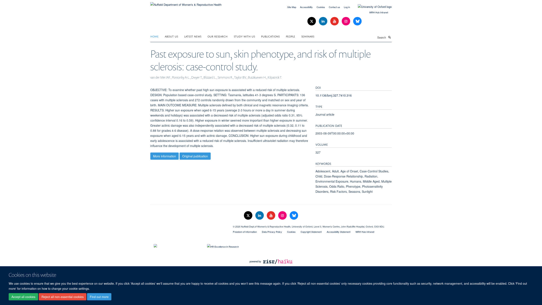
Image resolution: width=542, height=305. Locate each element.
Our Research (217, 36)
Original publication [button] (195, 156)
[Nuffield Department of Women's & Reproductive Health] (185, 3)
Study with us (244, 36)
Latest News (192, 36)
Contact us (334, 7)
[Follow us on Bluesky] (357, 21)
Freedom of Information (245, 231)
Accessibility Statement (338, 231)
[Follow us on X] (312, 21)
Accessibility (306, 7)
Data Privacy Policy (272, 231)
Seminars (307, 36)
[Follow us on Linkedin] (323, 21)
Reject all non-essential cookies (62, 297)
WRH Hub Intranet (378, 12)
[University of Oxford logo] (371, 6)
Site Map (291, 7)
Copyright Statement (311, 231)
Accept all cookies (23, 297)
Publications (270, 36)
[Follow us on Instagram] (346, 21)
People (290, 36)
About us (171, 36)
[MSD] (188, 225)
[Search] (389, 37)
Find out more (99, 297)
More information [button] (164, 156)
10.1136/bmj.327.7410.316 (333, 95)
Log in (347, 7)
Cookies (321, 7)
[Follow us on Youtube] (335, 21)
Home (154, 36)
